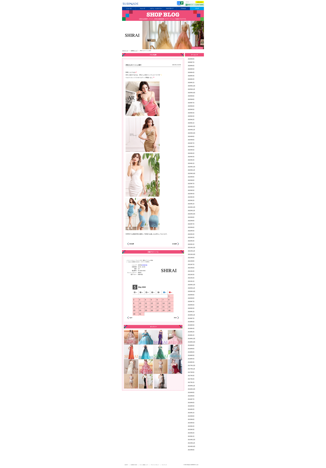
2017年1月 (191, 382)
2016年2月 (191, 409)
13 (158, 303)
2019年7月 (191, 318)
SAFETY (126, 464)
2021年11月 (191, 251)
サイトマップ (164, 464)
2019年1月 (191, 335)
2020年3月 (191, 308)
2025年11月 (191, 89)
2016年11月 (191, 385)
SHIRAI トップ (134, 50)
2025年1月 (191, 123)
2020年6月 (191, 305)
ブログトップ (125, 50)
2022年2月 (191, 241)
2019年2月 (191, 332)
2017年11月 (191, 369)
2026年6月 (191, 65)
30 (134, 314)
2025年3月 (191, 116)
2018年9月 (191, 345)
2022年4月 (191, 234)
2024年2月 (191, 160)
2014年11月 (191, 443)
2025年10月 (191, 92)
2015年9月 (191, 416)
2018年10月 (191, 342)
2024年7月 (191, 143)
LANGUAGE (200, 2)
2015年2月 (191, 433)
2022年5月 (191, 230)
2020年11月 (191, 288)
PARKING (194, 5)
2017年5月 (191, 372)
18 (146, 307)
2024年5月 (191, 150)
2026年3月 (191, 75)
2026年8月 (191, 59)
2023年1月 (191, 204)
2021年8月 (191, 261)
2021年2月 (191, 278)
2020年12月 (191, 284)
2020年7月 (191, 301)
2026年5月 (191, 69)
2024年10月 (191, 133)
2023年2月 (191, 200)
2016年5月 (191, 406)
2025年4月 (191, 113)
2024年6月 (191, 146)
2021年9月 (191, 257)
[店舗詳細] (144, 265)
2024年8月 (191, 139)
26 (152, 310)
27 (158, 310)
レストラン (156, 8)
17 (140, 307)
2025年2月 (191, 119)
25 (146, 310)
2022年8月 (191, 220)
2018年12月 (191, 338)
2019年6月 (191, 321)
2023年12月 (191, 166)
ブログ (197, 8)
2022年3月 (191, 237)
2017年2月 (191, 379)
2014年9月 (191, 450)
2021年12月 (191, 247)
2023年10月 (191, 173)
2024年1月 (191, 163)
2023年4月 (191, 193)
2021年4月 (191, 271)
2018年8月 (191, 348)
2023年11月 (191, 170)
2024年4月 (191, 153)
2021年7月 (191, 264)
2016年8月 (191, 396)
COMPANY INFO (134, 464)
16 (134, 307)
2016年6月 (191, 402)
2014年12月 (191, 439)
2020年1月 (191, 311)
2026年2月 (191, 79)
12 (152, 303)
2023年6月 (191, 187)
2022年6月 (191, 227)
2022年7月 (191, 224)
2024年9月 (191, 136)
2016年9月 (191, 392)
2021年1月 (191, 281)
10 (140, 303)
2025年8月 (191, 99)
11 (146, 303)
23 (134, 310)
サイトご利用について (144, 464)
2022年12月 (191, 207)
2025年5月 (191, 109)
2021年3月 (191, 274)
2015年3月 (191, 429)
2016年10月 (191, 389)
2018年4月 (191, 359)
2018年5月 (191, 355)
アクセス (183, 8)
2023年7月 (191, 183)
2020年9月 (191, 295)
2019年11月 (191, 315)
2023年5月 (191, 190)
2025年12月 (191, 86)
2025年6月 (191, 106)
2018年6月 (191, 352)
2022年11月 (191, 210)
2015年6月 (191, 419)
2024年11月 (191, 129)
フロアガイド (169, 8)
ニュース (129, 8)
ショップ (142, 8)
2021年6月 (191, 268)
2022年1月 (191, 244)
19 (152, 307)
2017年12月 (191, 365)
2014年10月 (191, 446)
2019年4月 (191, 328)
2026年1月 (191, 82)
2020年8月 (191, 298)
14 (163, 303)
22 (169, 307)
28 (163, 310)
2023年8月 (191, 180)
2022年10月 (191, 214)
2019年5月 (191, 325)
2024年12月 (191, 126)
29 (169, 310)
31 (140, 314)
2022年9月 (191, 217)
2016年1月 (191, 412)
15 (169, 303)
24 (140, 310)
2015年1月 (191, 436)
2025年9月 (191, 96)
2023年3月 (191, 197)
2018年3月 (191, 362)
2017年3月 (191, 375)
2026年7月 (191, 62)
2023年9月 (191, 177)
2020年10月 (191, 291)
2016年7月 (191, 399)
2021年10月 (191, 254)
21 (163, 307)
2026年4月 (191, 72)
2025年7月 (191, 102)
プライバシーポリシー (155, 464)
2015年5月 (191, 423)
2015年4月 (191, 426)
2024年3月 (191, 156)
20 (158, 307)
